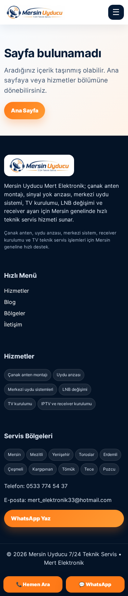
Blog (10, 302)
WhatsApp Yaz (31, 518)
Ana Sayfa (24, 110)
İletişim (13, 324)
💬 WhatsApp (95, 584)
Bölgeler (14, 313)
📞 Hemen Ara (33, 584)
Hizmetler (16, 290)
